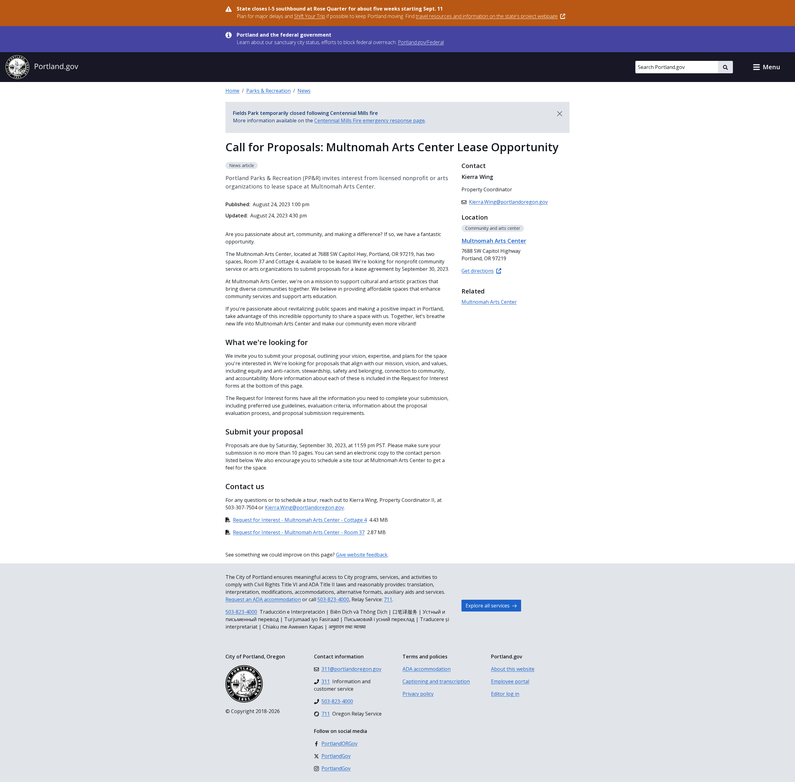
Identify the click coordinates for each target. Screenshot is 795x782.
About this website (512, 669)
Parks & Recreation (268, 90)
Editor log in (505, 693)
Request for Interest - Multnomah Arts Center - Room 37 (299, 532)
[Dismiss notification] (560, 113)
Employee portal (510, 681)
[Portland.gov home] (41, 67)
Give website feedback (362, 554)
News (304, 90)
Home (232, 90)
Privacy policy (418, 693)
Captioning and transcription (436, 681)
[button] (766, 67)
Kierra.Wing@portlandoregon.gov (304, 507)
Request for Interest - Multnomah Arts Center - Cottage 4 (300, 519)
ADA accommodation (426, 669)
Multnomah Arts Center (489, 301)
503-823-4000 (333, 599)
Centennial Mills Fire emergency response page (369, 120)
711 (388, 599)
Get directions (477, 270)
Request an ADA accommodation (263, 599)
